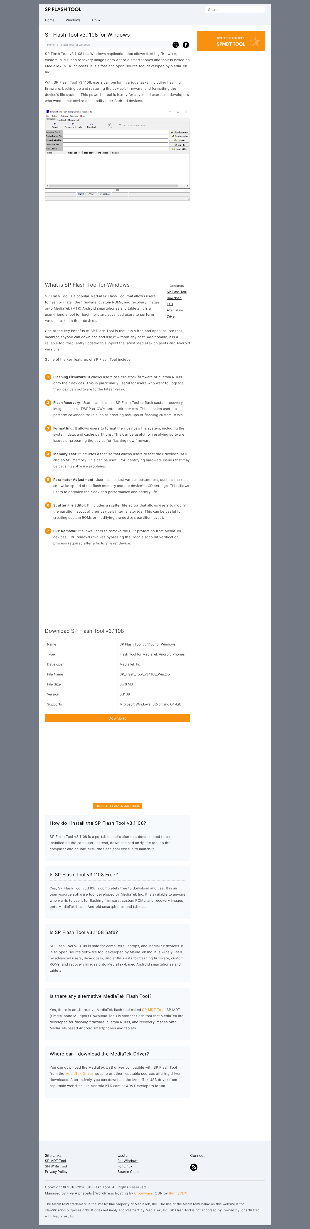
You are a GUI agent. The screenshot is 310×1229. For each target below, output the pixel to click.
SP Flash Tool (63, 9)
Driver (171, 316)
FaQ (170, 304)
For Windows (128, 1161)
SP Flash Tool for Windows (73, 44)
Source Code (128, 1171)
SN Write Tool (56, 1166)
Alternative (175, 310)
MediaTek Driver (79, 1073)
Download (174, 298)
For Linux (125, 1166)
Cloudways (143, 1193)
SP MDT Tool (153, 1010)
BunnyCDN (178, 1193)
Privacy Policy (56, 1171)
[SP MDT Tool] (231, 43)
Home (51, 44)
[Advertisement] (117, 239)
